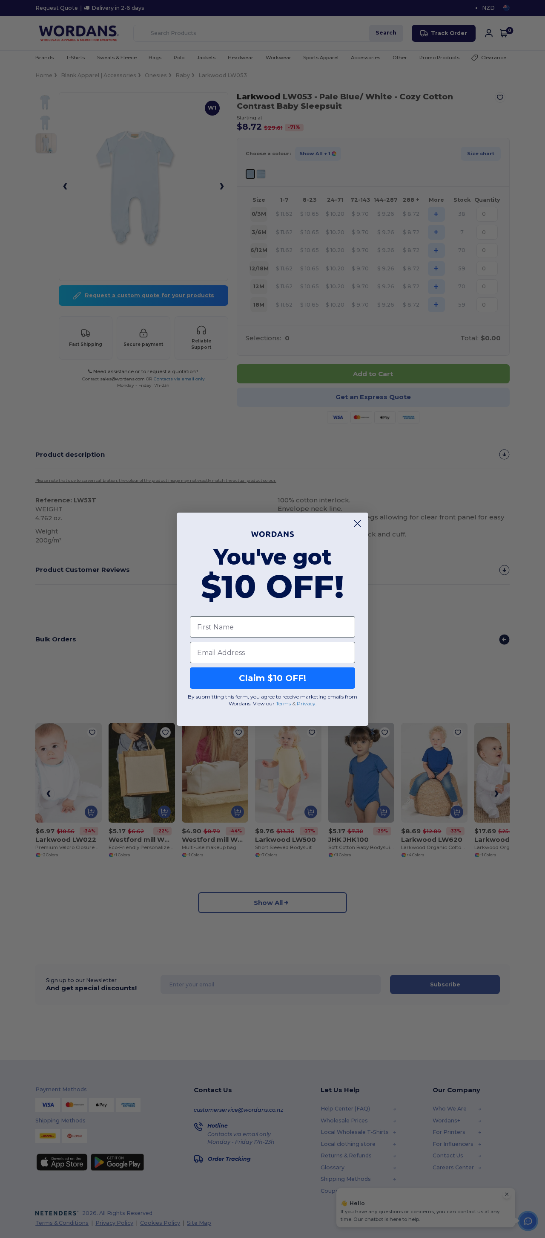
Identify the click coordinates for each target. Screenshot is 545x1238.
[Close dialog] (357, 523)
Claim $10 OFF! (272, 678)
